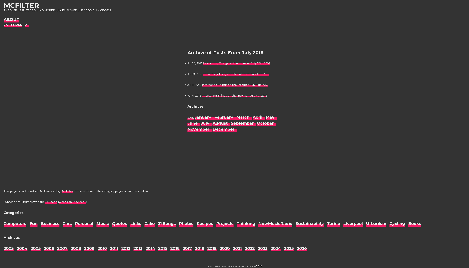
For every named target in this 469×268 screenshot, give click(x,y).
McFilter (21, 5)
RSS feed (51, 202)
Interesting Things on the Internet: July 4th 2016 (234, 95)
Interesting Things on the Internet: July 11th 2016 (235, 85)
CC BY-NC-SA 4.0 (250, 266)
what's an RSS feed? (72, 202)
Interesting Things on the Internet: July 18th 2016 (236, 74)
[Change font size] (27, 25)
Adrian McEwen (227, 266)
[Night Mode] (13, 25)
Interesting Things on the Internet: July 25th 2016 (236, 63)
